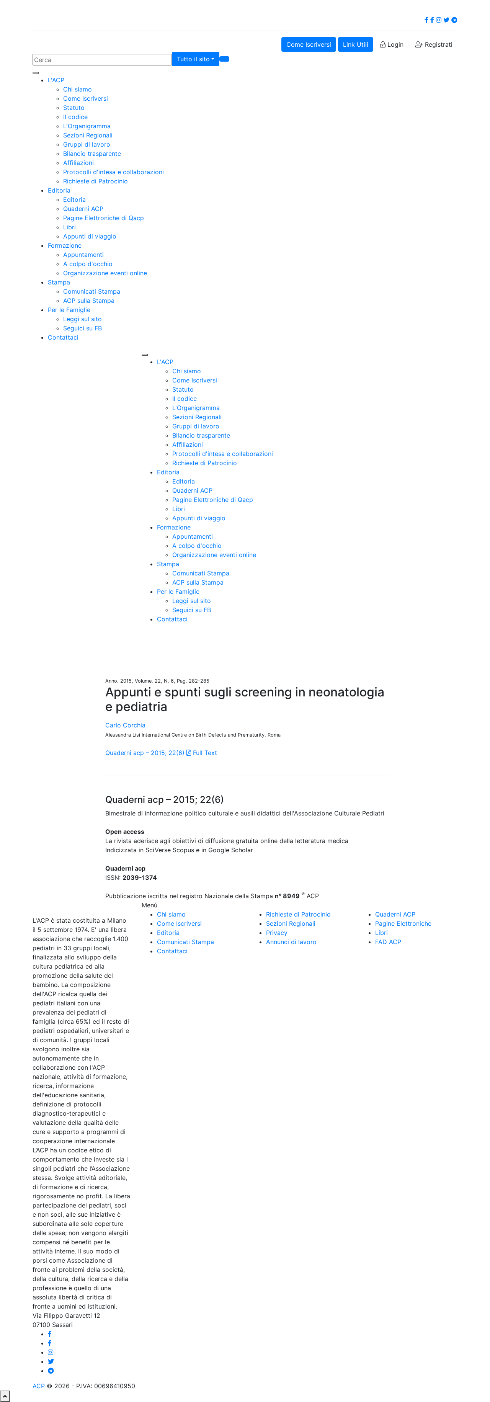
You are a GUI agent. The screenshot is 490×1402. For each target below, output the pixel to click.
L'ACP (56, 80)
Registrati (437, 44)
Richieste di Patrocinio (95, 181)
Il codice (75, 117)
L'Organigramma (87, 126)
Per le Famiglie (69, 310)
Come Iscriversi (308, 44)
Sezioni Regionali (88, 135)
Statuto (74, 107)
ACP (39, 1386)
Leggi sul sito (82, 319)
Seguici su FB (82, 328)
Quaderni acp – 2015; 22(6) (145, 753)
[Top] (5, 1396)
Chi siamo (77, 89)
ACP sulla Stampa (88, 300)
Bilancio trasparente (92, 153)
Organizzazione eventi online (105, 273)
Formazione (65, 245)
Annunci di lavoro (291, 942)
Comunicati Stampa (91, 291)
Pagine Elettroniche (403, 923)
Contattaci (63, 337)
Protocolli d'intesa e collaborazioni (113, 172)
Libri (69, 227)
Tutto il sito (193, 59)
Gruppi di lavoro (86, 144)
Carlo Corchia (125, 725)
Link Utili (355, 44)
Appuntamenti (83, 254)
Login (394, 44)
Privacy (276, 932)
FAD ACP (388, 942)
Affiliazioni (78, 163)
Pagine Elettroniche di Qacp (103, 218)
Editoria (59, 190)
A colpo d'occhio (88, 264)
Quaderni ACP (83, 208)
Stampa (59, 282)
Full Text (204, 753)
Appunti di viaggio (89, 236)
